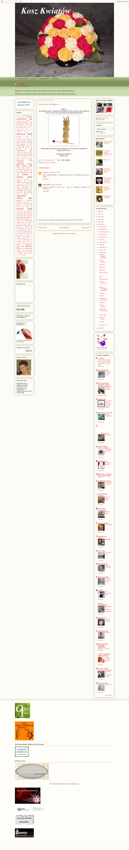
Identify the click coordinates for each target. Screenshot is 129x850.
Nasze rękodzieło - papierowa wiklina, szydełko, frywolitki (104, 384)
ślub (31, 233)
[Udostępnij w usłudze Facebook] (67, 160)
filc (20, 147)
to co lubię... (102, 551)
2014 (99, 222)
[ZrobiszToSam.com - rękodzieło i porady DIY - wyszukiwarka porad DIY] (24, 107)
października (103, 232)
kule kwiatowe (24, 171)
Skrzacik (107, 632)
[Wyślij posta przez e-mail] (58, 160)
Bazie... (101, 276)
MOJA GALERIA (44, 78)
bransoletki (19, 121)
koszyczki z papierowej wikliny (24, 163)
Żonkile (101, 295)
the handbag (108, 524)
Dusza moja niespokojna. (102, 509)
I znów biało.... (103, 315)
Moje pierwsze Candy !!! (108, 142)
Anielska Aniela (65, 150)
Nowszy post (42, 227)
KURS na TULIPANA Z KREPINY (103, 289)
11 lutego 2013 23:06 (54, 172)
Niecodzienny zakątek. (102, 537)
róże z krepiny (24, 227)
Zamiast (100, 590)
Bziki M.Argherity (103, 370)
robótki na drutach (21, 223)
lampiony (27, 182)
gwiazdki (19, 149)
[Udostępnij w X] (65, 160)
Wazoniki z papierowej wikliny (107, 170)
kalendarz (19, 152)
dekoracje (21, 134)
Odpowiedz (46, 179)
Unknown (45, 172)
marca (102, 250)
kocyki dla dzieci (26, 158)
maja (101, 244)
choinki (21, 127)
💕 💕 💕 (108, 539)
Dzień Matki (26, 142)
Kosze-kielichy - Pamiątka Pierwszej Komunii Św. (108, 180)
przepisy (21, 215)
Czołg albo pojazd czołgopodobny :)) (108, 153)
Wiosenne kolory (102, 318)
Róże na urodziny (102, 305)
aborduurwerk (102, 461)
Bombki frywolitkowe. (108, 416)
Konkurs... (102, 322)
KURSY (34, 78)
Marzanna (25, 185)
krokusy (19, 167)
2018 (99, 211)
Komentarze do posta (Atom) (67, 233)
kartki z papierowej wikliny (23, 157)
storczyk (19, 232)
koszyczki (20, 160)
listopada (102, 229)
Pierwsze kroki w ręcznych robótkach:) (105, 669)
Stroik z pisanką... (102, 261)
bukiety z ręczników (21, 125)
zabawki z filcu (21, 251)
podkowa (19, 206)
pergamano (27, 202)
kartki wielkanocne (25, 155)
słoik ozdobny (22, 230)
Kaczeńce (102, 269)
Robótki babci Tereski (105, 412)
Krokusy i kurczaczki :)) (103, 283)
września (102, 234)
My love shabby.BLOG (102, 604)
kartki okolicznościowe (25, 153)
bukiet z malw (28, 122)
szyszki (26, 233)
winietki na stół (20, 250)
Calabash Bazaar (103, 523)
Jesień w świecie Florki (107, 498)
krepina (24, 166)
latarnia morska (20, 184)
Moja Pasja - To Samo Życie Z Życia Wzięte (105, 474)
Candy (30, 125)
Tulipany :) (102, 293)
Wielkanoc (28, 246)
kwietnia (102, 247)
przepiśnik (29, 215)
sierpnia (102, 237)
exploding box (28, 145)
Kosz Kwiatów (21, 84)
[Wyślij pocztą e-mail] (62, 160)
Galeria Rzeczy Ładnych (102, 494)
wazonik (28, 241)
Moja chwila (101, 618)
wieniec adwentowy (25, 248)
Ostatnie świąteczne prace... (107, 188)
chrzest (27, 129)
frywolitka (27, 147)
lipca (101, 239)
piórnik (20, 205)
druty (25, 141)
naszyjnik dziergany (22, 188)
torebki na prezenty (24, 235)
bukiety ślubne (24, 124)
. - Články (101, 358)
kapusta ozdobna (28, 152)
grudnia (102, 226)
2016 (99, 216)
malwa (18, 185)
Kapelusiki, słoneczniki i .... (103, 310)
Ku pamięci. (108, 435)
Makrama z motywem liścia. (108, 373)
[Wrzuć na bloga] (63, 160)
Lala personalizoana (108, 593)
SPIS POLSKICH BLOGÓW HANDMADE (103, 645)
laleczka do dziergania (50, 162)
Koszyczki (102, 264)
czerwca (102, 242)
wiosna (28, 250)
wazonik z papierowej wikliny (23, 243)
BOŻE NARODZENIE (24, 118)
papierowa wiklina (21, 197)
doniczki (19, 141)
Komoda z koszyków (103, 648)
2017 (99, 214)
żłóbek (22, 254)
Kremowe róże (103, 279)
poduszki (27, 206)
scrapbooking (20, 228)
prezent (20, 209)
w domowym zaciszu (104, 481)
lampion (19, 180)
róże (31, 225)
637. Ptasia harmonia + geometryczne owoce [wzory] (108, 404)
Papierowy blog (103, 683)
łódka (28, 184)
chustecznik (20, 130)
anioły (24, 115)
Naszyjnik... (102, 302)
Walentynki (27, 240)
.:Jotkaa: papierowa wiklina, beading (104, 654)
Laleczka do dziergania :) (103, 299)
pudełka (21, 217)
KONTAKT (55, 78)
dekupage (19, 137)
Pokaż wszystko (108, 695)
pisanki (28, 205)
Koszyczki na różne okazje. (108, 580)
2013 (99, 224)
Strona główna (64, 227)
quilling (24, 219)
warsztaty (19, 241)
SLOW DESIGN (102, 564)
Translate (102, 133)
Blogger (77, 784)
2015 (99, 219)
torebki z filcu (21, 236)
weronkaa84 (46, 184)
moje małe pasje (103, 631)
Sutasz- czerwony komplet (107, 658)
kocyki (18, 158)
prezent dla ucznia (21, 211)
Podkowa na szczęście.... (107, 196)
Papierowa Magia (103, 577)
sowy (29, 230)
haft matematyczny (24, 149)
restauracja (27, 222)
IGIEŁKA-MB (102, 399)
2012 (99, 328)
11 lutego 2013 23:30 (56, 184)
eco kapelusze (21, 144)
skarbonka (29, 228)
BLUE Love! (108, 684)
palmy (21, 192)
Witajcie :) (102, 267)
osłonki (30, 190)
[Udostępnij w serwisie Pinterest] (69, 160)
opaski (24, 190)
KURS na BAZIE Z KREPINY (102, 256)
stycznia (102, 325)
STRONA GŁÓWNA (22, 78)
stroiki (25, 232)
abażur (18, 115)
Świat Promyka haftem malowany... (104, 447)
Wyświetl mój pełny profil (22, 86)
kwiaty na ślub (28, 172)
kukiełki (30, 169)
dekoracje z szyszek (23, 136)
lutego (102, 252)
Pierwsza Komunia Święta (24, 203)
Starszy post (86, 227)
